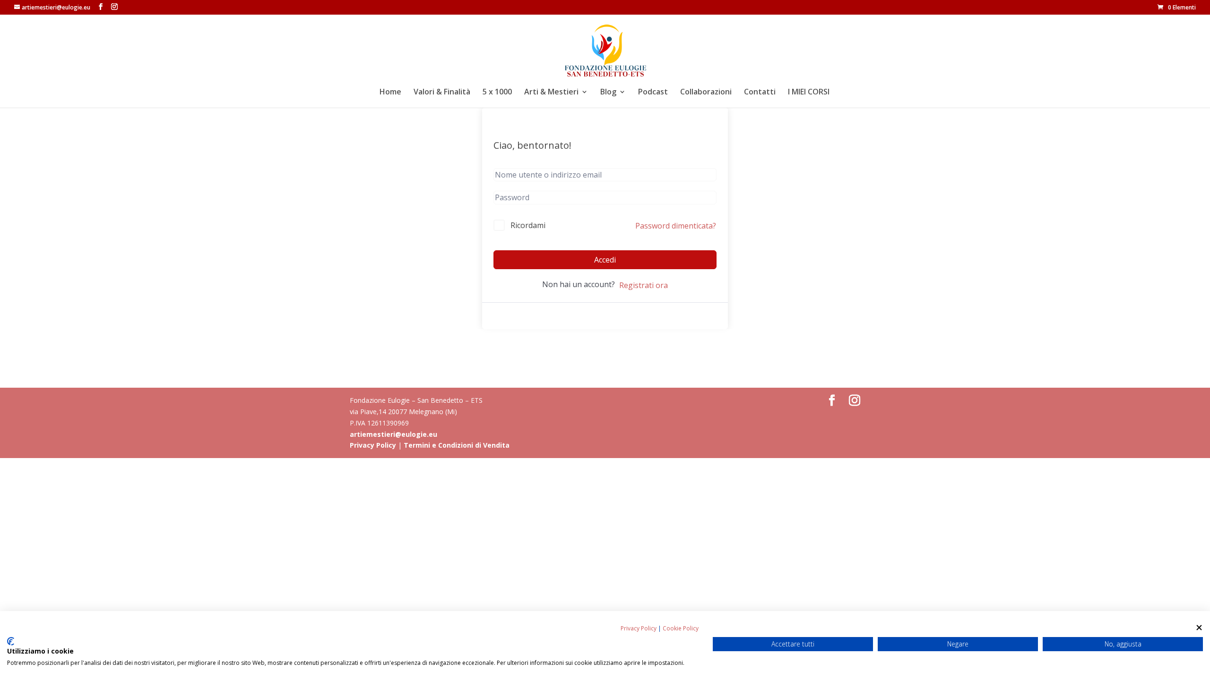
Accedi (605, 260)
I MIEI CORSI (809, 92)
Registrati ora (643, 285)
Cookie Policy (681, 628)
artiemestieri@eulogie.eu (393, 434)
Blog (608, 92)
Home (390, 92)
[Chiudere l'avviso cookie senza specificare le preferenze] (1199, 627)
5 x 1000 (497, 92)
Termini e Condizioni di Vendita (457, 445)
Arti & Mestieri (551, 92)
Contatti (760, 92)
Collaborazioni (706, 92)
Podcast (653, 92)
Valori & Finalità (442, 92)
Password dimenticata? (675, 226)
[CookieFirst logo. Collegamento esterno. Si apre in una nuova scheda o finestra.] (10, 641)
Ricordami (527, 225)
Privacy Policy (373, 445)
